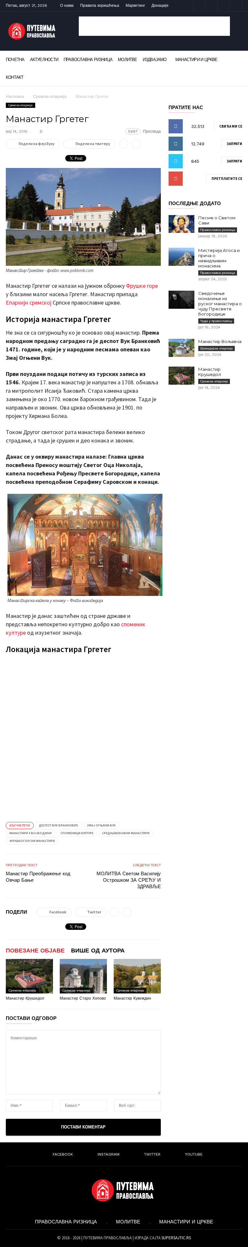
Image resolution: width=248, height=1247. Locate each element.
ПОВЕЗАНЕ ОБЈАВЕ (35, 950)
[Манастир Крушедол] (29, 976)
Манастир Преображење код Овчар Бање (38, 877)
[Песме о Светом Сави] (181, 224)
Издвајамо (155, 59)
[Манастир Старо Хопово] (83, 976)
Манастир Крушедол (25, 998)
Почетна (15, 59)
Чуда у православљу (216, 321)
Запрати (234, 143)
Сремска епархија (50, 96)
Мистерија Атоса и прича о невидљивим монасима (219, 258)
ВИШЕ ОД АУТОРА (98, 950)
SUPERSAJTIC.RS (176, 1238)
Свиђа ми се (230, 126)
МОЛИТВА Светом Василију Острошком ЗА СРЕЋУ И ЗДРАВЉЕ (129, 880)
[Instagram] (211, 5)
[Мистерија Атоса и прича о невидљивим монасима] (181, 257)
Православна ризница (88, 59)
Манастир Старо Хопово (83, 998)
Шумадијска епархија (216, 348)
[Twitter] (224, 5)
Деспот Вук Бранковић (58, 825)
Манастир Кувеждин (132, 998)
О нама (67, 5)
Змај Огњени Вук (101, 825)
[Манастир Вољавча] (181, 348)
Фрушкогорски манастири (32, 841)
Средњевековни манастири (126, 833)
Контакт (15, 77)
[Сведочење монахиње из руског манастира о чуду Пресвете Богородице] (181, 300)
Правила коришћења (99, 5)
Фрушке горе (142, 285)
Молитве (127, 59)
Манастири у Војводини (30, 833)
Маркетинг (135, 5)
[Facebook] (199, 5)
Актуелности (44, 59)
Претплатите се (227, 178)
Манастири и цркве (196, 59)
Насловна (15, 96)
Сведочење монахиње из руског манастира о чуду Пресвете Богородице (220, 304)
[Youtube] (236, 5)
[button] (233, 59)
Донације (160, 5)
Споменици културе (76, 833)
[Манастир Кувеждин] (137, 976)
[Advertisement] (154, 26)
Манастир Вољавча (220, 341)
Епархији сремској (28, 302)
